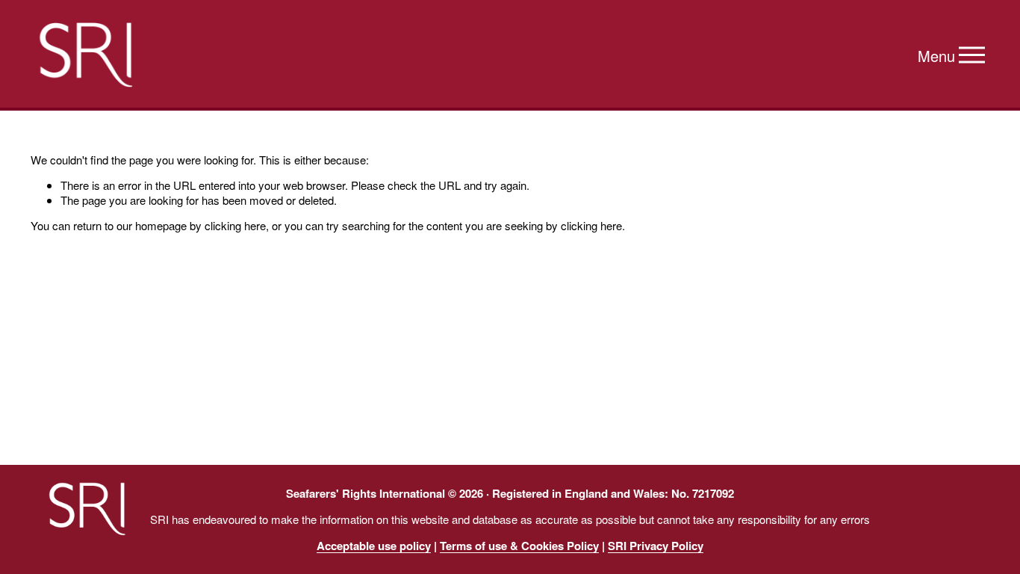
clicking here (235, 225)
